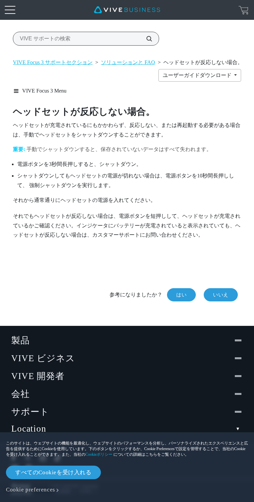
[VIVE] (127, 10)
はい (181, 294)
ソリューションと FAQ (128, 62)
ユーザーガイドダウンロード (198, 75)
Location (28, 429)
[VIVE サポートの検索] (145, 38)
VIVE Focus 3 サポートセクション (53, 62)
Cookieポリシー (98, 454)
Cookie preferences (30, 489)
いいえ (221, 294)
